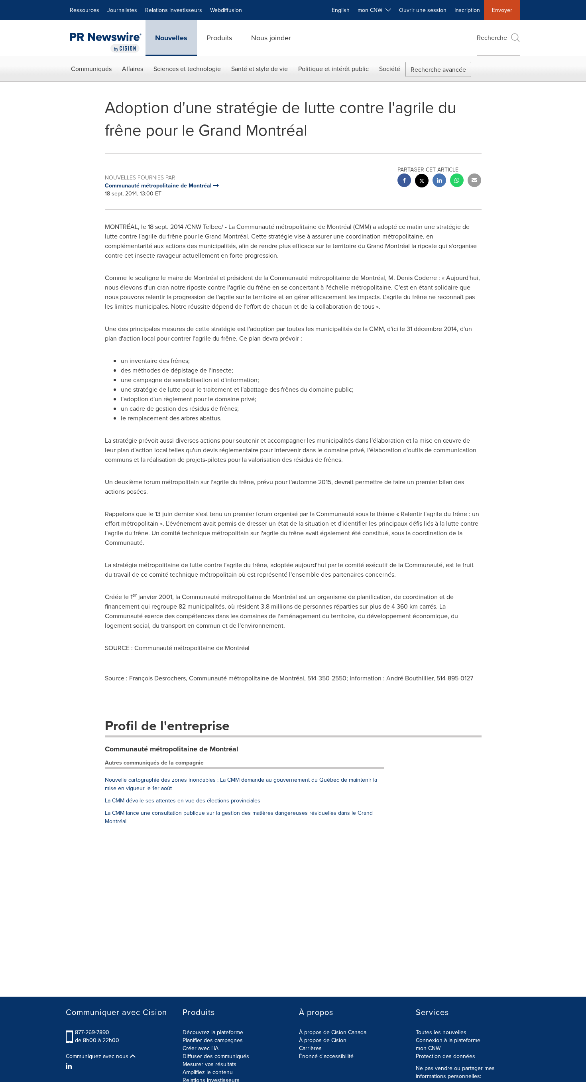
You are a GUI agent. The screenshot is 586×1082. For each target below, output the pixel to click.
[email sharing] (474, 181)
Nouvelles (171, 38)
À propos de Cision (322, 1040)
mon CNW (428, 1048)
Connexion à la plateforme (448, 1040)
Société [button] (389, 68)
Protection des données (445, 1056)
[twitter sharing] (422, 181)
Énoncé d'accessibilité (326, 1056)
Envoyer (502, 10)
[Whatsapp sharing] (457, 181)
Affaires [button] (132, 68)
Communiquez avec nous (98, 1056)
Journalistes (122, 10)
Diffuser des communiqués (216, 1056)
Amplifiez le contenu (208, 1072)
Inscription (467, 10)
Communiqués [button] (91, 68)
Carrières (310, 1048)
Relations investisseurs (173, 10)
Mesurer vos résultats (209, 1064)
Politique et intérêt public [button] (333, 68)
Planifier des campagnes (213, 1040)
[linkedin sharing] (439, 181)
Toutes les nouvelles (441, 1032)
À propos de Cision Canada (332, 1032)
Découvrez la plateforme (213, 1032)
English (341, 10)
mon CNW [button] (371, 10)
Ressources (84, 10)
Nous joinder (271, 38)
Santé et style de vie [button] (259, 68)
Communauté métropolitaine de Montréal (171, 749)
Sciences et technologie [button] (187, 68)
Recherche (492, 37)
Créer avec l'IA (200, 1048)
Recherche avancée (438, 69)
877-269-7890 (92, 1032)
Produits (219, 38)
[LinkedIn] (70, 1066)
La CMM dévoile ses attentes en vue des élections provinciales (182, 800)
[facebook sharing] (404, 181)
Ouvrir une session (422, 10)
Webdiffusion (226, 10)
